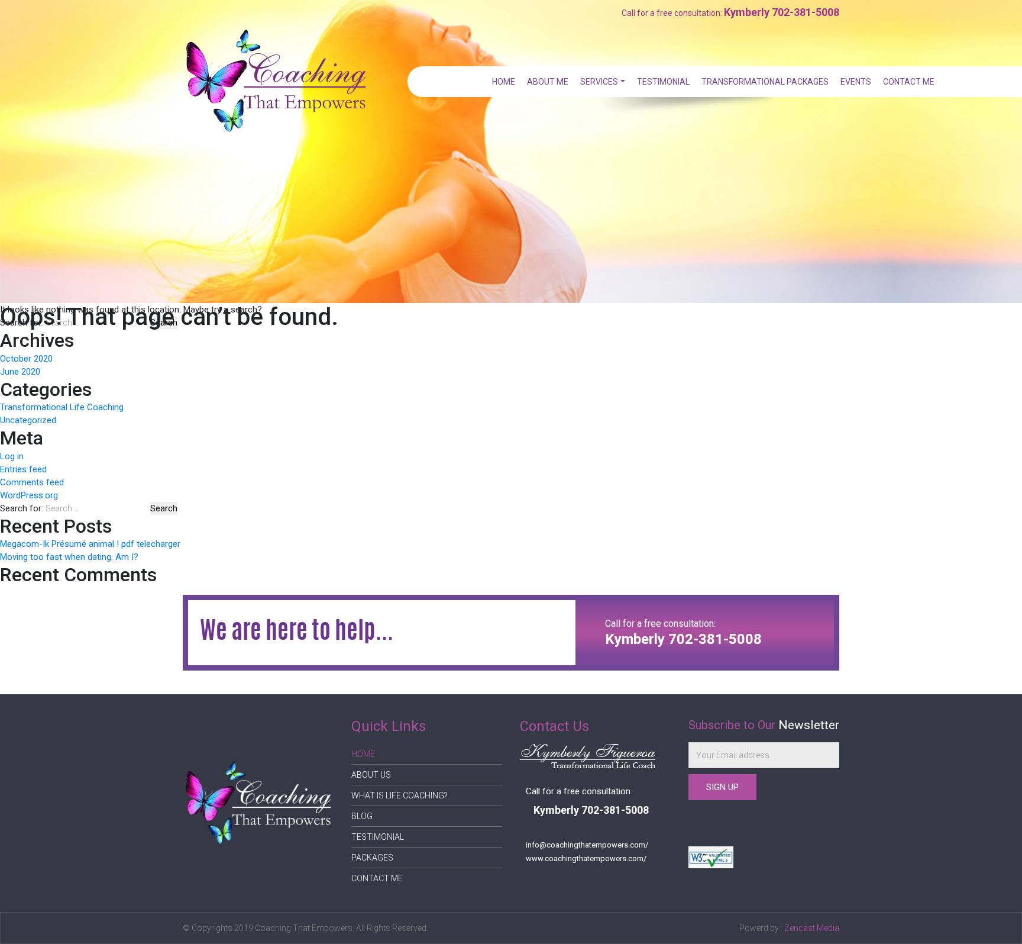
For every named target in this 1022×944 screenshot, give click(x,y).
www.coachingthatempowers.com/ (586, 858)
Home (503, 81)
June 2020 (20, 371)
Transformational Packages (765, 81)
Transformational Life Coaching (62, 407)
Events (855, 81)
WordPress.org (29, 495)
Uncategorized (28, 420)
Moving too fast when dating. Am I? (69, 557)
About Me (547, 81)
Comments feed (32, 482)
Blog (362, 816)
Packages (372, 857)
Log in (12, 456)
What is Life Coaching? (399, 795)
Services (599, 81)
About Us (371, 774)
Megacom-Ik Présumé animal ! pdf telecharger (90, 544)
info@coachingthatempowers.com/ (587, 844)
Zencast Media (811, 928)
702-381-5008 (805, 12)
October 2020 (26, 358)
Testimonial (663, 81)
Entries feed (23, 469)
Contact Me (908, 81)
